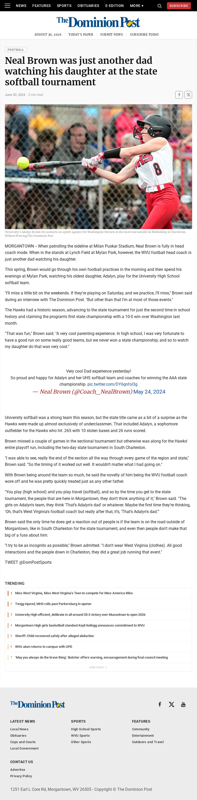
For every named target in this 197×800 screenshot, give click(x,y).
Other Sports (81, 742)
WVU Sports (80, 735)
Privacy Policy (21, 776)
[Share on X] (188, 94)
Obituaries (88, 6)
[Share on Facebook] (179, 94)
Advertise (17, 770)
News (21, 6)
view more (96, 667)
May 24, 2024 (149, 392)
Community (141, 729)
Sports (64, 6)
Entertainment (143, 735)
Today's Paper (80, 34)
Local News (19, 729)
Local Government (24, 748)
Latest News (22, 721)
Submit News (111, 34)
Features (41, 6)
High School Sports (86, 729)
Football (16, 50)
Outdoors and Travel (148, 742)
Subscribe (179, 6)
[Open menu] (7, 5)
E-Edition (114, 6)
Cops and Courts (23, 742)
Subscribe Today (144, 34)
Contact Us (21, 762)
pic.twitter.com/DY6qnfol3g (112, 384)
